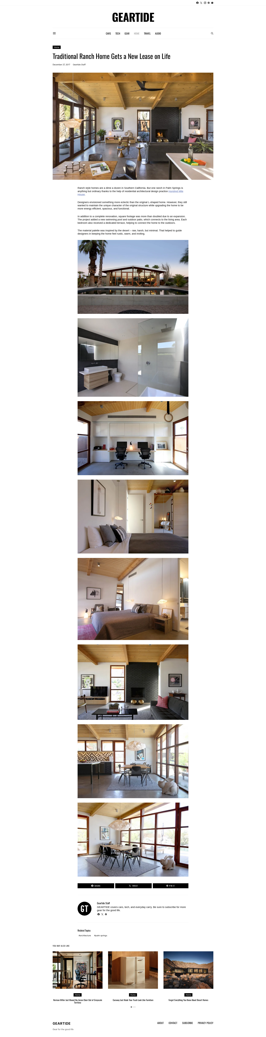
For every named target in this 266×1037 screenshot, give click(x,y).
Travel (147, 33)
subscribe (170, 907)
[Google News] (212, 3)
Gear (127, 33)
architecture (85, 935)
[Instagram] (205, 3)
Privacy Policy (205, 1023)
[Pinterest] (209, 3)
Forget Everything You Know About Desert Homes (188, 1000)
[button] (131, 1007)
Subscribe (187, 1023)
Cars (108, 33)
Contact (173, 1023)
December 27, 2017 (61, 64)
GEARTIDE (133, 17)
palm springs (101, 935)
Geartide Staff (79, 64)
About (160, 1023)
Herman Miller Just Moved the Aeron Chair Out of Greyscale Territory (77, 1001)
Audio (158, 33)
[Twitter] (201, 3)
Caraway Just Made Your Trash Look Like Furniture (133, 1000)
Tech (117, 33)
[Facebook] (197, 3)
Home (137, 33)
